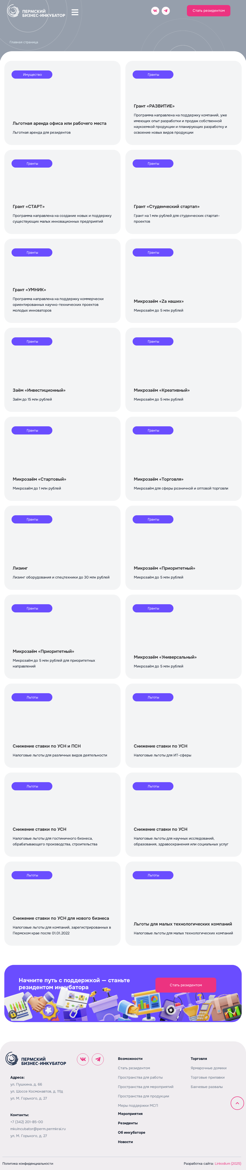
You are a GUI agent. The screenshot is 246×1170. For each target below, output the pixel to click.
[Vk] (155, 11)
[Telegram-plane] (166, 11)
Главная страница (24, 42)
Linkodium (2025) (228, 1163)
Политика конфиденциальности (27, 1163)
